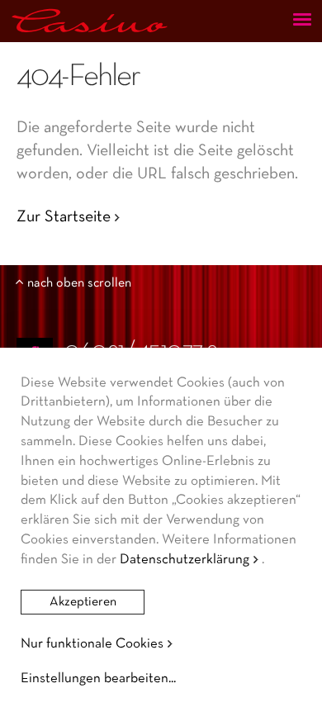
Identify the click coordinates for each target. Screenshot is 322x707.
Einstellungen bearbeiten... (98, 678)
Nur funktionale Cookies (92, 644)
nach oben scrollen (79, 283)
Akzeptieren (83, 602)
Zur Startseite (64, 217)
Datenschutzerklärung (184, 559)
